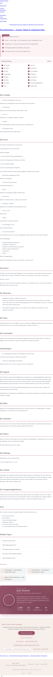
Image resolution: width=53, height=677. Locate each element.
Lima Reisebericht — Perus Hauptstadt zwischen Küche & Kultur (13, 571)
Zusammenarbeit (3, 18)
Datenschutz (29, 673)
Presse (1, 17)
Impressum (23, 673)
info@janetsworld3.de (37, 669)
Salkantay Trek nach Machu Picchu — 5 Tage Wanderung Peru (14, 578)
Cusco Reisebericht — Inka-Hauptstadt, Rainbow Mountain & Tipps (40, 571)
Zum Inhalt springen (4, 0)
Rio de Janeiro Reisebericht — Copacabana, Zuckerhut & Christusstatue (32, 655)
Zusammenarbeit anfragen (26, 633)
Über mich (2, 11)
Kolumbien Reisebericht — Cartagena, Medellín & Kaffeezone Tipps (26, 645)
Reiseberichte (3, 10)
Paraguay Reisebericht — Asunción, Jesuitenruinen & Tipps (26, 641)
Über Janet (37, 664)
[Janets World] (3, 5)
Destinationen (3, 15)
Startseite (2, 8)
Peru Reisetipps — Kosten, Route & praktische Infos (22, 29)
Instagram (31, 669)
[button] (26, 676)
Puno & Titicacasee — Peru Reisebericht (40, 648)
